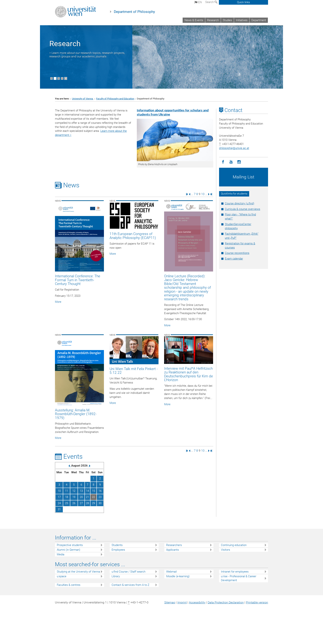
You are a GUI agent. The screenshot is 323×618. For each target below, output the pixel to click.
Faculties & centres (68, 585)
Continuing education (234, 545)
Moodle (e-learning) (178, 576)
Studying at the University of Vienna (78, 571)
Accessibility (197, 602)
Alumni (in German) (68, 549)
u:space (61, 576)
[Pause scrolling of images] (65, 78)
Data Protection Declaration (226, 602)
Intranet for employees (235, 571)
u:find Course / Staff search (128, 571)
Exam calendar (234, 258)
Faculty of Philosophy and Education (115, 98)
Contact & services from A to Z (130, 585)
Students (117, 545)
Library (116, 576)
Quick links (243, 2)
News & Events (193, 20)
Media (60, 554)
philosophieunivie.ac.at (234, 148)
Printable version (257, 602)
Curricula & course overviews (242, 209)
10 (202, 194)
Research (213, 20)
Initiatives (241, 20)
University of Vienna (82, 98)
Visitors (225, 549)
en (199, 2)
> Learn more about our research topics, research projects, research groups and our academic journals (87, 54)
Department (258, 20)
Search (210, 2)
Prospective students (70, 545)
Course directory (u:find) (239, 203)
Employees (118, 549)
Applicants (172, 549)
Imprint (182, 602)
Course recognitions (237, 253)
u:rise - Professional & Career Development (238, 578)
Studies (227, 20)
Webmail (171, 571)
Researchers (174, 545)
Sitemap (169, 602)
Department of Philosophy (134, 12)
